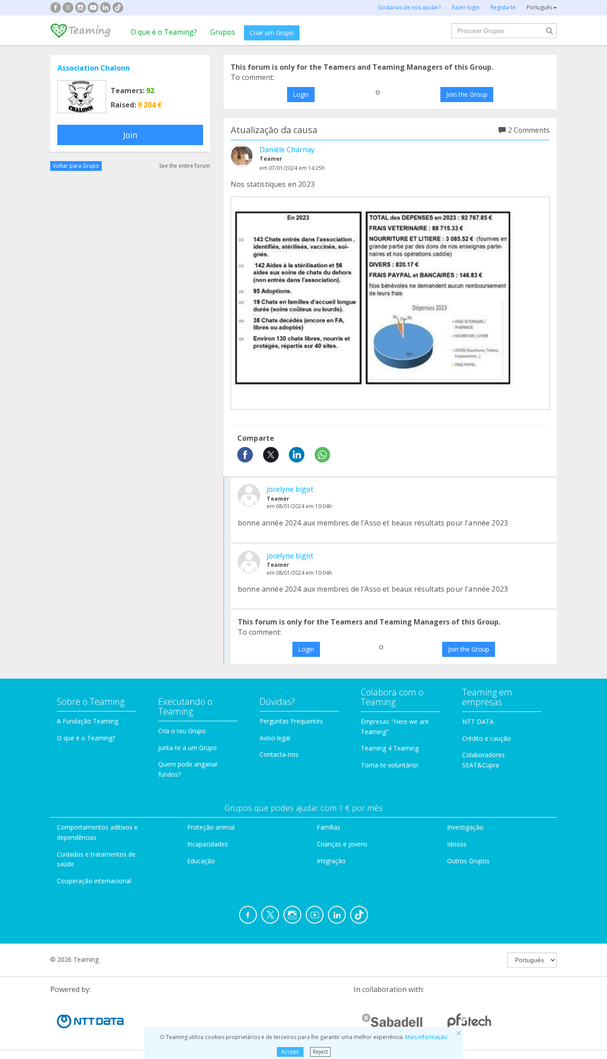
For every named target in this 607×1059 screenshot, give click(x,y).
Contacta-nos (279, 754)
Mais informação (426, 1037)
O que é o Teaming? (164, 32)
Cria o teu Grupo (182, 731)
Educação (201, 861)
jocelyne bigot (290, 489)
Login (301, 94)
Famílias (328, 827)
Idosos (457, 844)
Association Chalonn (93, 68)
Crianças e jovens (342, 844)
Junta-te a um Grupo (187, 747)
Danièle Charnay (287, 149)
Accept (290, 1051)
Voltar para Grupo (76, 166)
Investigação (465, 827)
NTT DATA (478, 721)
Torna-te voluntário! (389, 765)
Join (130, 135)
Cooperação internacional (94, 881)
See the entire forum (184, 166)
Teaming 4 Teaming (390, 748)
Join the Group (466, 94)
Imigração (331, 861)
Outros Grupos (468, 861)
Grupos (222, 32)
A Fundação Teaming (87, 721)
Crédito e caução (486, 738)
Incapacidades (207, 844)
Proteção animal (211, 827)
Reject (320, 1051)
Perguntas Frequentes (291, 721)
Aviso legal (275, 738)
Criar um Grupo (272, 32)
